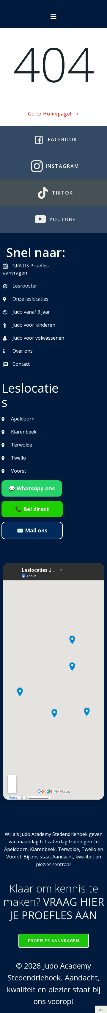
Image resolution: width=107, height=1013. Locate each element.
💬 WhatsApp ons (32, 488)
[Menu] (53, 17)
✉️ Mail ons (32, 530)
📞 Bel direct (32, 509)
